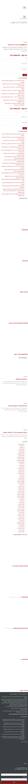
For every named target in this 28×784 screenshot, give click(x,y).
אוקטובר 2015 (21, 523)
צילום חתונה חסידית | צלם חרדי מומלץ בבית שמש (13, 189)
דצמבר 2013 (21, 531)
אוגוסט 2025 (21, 462)
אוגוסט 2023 (21, 483)
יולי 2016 (22, 520)
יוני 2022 (22, 501)
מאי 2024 (22, 476)
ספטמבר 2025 (21, 460)
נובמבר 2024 (21, 473)
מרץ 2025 (22, 467)
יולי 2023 (22, 484)
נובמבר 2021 (21, 509)
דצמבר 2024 (21, 471)
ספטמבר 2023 (21, 481)
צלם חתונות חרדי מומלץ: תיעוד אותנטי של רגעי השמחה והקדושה (12, 736)
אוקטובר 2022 (21, 494)
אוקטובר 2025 (21, 458)
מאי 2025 (22, 465)
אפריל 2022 (21, 504)
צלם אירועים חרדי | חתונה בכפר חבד (17, 406)
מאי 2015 (22, 525)
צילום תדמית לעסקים (21, 379)
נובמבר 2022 (21, 493)
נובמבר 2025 (21, 457)
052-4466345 (15, 55)
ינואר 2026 (22, 455)
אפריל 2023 (21, 486)
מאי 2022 (22, 502)
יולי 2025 (22, 463)
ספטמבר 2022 (21, 496)
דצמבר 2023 (21, 480)
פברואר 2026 (21, 454)
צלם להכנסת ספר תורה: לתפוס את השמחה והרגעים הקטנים (13, 719)
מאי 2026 (22, 449)
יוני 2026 (22, 447)
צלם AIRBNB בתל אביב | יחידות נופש (17, 45)
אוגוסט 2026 (21, 444)
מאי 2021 (22, 512)
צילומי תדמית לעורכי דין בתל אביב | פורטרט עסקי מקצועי (14, 723)
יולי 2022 (22, 499)
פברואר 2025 (21, 468)
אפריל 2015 (21, 527)
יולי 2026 (22, 445)
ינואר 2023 (22, 489)
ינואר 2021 (22, 517)
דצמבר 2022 (21, 491)
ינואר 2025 (22, 470)
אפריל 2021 (21, 514)
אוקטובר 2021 (21, 510)
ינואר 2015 (22, 530)
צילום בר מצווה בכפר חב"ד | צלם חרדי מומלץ (15, 432)
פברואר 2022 (21, 506)
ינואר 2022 (22, 507)
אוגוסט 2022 (21, 497)
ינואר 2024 (22, 478)
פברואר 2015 (21, 528)
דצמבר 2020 (21, 518)
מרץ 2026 (22, 452)
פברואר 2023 (21, 488)
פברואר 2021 (21, 515)
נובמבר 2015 (21, 522)
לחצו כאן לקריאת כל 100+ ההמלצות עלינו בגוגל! (18, 714)
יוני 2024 (22, 475)
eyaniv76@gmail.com (20, 769)
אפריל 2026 (21, 450)
